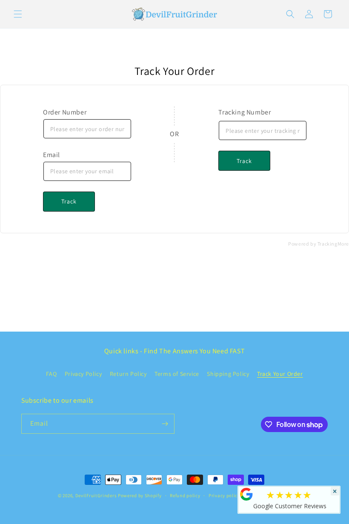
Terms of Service (176, 374)
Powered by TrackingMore (318, 244)
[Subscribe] (164, 424)
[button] (18, 14)
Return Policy (128, 374)
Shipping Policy (228, 374)
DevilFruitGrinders (96, 495)
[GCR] (246, 494)
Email (51, 154)
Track (69, 201)
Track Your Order (280, 374)
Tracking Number (244, 112)
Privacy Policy (83, 374)
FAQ (51, 374)
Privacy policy (224, 495)
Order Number (64, 112)
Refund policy (185, 495)
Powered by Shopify (140, 495)
